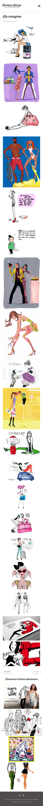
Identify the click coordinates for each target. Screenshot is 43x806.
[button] (39, 6)
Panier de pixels (25, 802)
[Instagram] (23, 795)
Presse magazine (10, 21)
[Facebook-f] (19, 795)
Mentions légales (32, 799)
